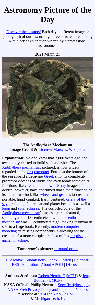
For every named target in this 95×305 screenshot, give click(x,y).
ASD (44, 294)
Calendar (81, 260)
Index (53, 260)
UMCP (54, 280)
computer (41, 172)
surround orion (66, 249)
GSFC (72, 294)
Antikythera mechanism (21, 167)
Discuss (72, 264)
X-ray (61, 185)
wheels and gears (53, 194)
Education (30, 264)
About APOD (52, 264)
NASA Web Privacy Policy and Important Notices (47, 289)
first (30, 172)
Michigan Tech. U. (50, 298)
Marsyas (60, 149)
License (44, 149)
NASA (58, 294)
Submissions (36, 260)
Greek (49, 176)
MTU (71, 276)
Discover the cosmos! (23, 32)
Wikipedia (77, 149)
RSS (15, 264)
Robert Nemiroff (51, 276)
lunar (6, 208)
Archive (16, 260)
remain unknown (41, 185)
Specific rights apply (74, 285)
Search (65, 260)
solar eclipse (27, 208)
